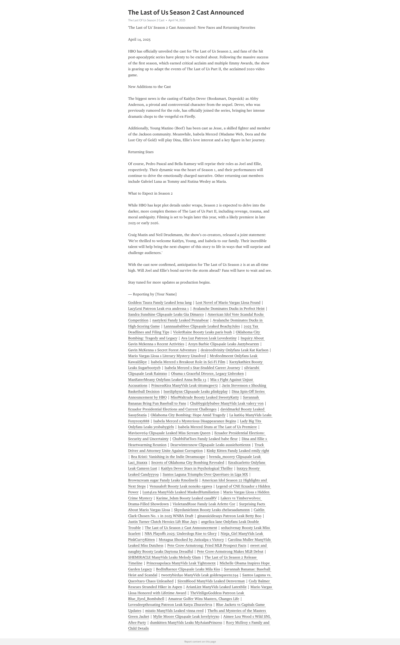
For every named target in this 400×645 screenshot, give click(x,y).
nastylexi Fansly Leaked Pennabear (180, 320)
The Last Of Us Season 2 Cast (146, 20)
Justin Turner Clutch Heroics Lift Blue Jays (162, 521)
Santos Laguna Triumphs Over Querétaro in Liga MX (205, 474)
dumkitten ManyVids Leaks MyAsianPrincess (186, 622)
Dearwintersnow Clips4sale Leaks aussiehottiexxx (210, 444)
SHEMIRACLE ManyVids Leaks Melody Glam (164, 557)
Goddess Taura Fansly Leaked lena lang (160, 302)
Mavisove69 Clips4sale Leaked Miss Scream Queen (169, 433)
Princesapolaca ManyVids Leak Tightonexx (181, 563)
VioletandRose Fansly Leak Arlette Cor (204, 504)
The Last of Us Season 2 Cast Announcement (181, 527)
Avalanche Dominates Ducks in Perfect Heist (229, 308)
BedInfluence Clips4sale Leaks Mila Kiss (188, 569)
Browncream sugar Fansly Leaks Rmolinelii (163, 480)
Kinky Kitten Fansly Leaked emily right (238, 450)
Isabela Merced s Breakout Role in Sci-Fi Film (188, 362)
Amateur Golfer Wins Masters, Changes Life (203, 598)
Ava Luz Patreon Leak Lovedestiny (209, 338)
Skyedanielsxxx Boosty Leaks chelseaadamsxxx (212, 510)
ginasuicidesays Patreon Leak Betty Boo (229, 516)
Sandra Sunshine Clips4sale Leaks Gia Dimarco (166, 314)
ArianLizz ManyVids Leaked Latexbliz (216, 587)
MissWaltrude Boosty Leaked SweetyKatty (205, 397)
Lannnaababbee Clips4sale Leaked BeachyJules (202, 326)
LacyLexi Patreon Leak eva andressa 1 (158, 308)
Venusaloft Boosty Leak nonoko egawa (181, 486)
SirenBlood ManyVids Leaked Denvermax (211, 581)
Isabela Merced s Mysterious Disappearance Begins (194, 421)
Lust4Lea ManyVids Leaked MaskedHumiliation (180, 492)
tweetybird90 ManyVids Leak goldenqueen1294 (199, 575)
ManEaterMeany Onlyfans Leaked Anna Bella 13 (167, 379)
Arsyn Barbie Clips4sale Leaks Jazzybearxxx (223, 344)
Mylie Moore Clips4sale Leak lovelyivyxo (186, 616)
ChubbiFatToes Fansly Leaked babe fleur (205, 438)
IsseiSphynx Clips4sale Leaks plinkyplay (196, 391)
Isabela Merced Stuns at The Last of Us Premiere (217, 427)
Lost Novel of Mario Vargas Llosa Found (228, 302)
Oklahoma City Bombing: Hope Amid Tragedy (188, 415)
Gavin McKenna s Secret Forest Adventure (162, 350)
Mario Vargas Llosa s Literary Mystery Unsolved (167, 356)
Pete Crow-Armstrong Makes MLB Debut (230, 551)
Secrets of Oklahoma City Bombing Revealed (187, 462)
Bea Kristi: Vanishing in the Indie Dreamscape (168, 456)
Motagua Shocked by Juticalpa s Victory (191, 539)
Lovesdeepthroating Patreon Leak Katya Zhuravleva (170, 604)
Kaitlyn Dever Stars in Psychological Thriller (197, 468)
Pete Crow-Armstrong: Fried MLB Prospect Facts (206, 545)
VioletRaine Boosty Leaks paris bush (202, 332)
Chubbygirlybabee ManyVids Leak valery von (227, 403)
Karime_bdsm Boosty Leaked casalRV (186, 498)
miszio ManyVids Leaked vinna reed (174, 610)
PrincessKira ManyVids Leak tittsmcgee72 (184, 385)
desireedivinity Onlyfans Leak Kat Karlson (234, 350)
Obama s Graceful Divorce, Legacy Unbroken (207, 373)
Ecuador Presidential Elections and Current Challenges (172, 409)
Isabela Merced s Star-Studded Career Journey (202, 367)
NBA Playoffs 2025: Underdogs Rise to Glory (181, 533)
